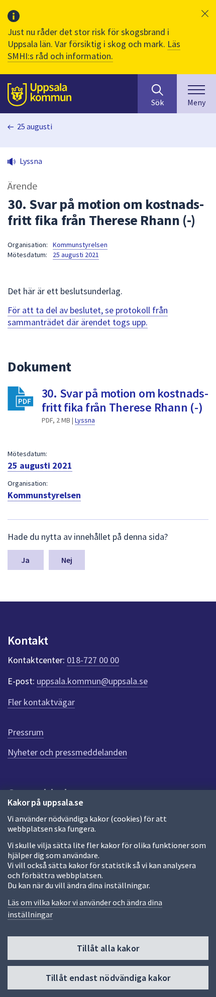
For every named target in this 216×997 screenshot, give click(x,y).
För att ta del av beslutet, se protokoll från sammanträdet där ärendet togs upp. (88, 316)
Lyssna (85, 420)
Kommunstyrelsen (80, 244)
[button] (204, 13)
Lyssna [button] (31, 161)
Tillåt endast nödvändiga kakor (108, 977)
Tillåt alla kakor (108, 948)
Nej (66, 560)
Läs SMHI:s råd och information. (94, 50)
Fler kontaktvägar (41, 702)
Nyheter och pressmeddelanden (67, 752)
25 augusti (34, 126)
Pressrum (26, 732)
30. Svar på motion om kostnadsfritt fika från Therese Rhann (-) (125, 400)
